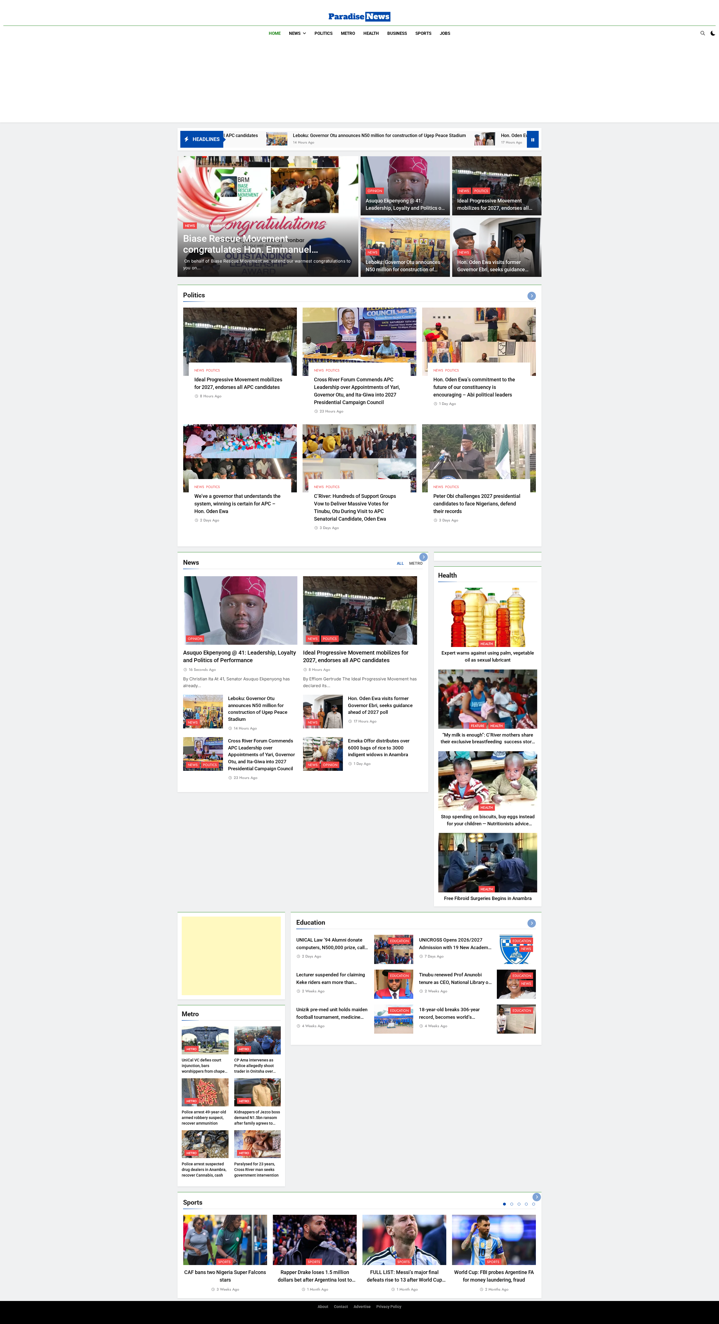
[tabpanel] (225, 1254)
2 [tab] (511, 1204)
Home (275, 33)
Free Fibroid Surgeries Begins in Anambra (488, 898)
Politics (324, 33)
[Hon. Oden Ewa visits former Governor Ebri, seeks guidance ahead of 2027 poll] (353, 138)
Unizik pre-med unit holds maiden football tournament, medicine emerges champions (331, 1017)
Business (397, 33)
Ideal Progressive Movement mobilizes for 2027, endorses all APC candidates (493, 208)
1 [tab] (504, 1204)
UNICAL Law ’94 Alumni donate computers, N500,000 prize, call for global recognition (330, 947)
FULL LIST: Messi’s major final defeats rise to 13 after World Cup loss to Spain (404, 1279)
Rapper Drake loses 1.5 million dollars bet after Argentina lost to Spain (315, 1279)
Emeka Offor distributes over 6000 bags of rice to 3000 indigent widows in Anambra (378, 748)
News (295, 33)
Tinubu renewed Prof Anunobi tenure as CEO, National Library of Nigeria (454, 982)
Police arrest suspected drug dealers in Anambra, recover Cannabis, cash (204, 1169)
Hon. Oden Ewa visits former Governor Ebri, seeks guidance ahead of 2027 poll (449, 135)
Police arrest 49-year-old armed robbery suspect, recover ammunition (204, 1117)
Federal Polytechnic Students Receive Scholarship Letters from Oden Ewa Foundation (253, 249)
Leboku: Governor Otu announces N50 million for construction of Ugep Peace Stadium (248, 135)
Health (371, 33)
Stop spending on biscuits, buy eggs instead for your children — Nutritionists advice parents (488, 823)
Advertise (362, 1306)
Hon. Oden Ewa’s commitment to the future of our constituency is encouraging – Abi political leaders (474, 387)
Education (194, 225)
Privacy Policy (388, 1306)
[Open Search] (702, 33)
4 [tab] (526, 1204)
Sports (423, 33)
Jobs (445, 33)
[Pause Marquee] (533, 139)
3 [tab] (519, 1204)
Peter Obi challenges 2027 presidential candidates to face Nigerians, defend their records (476, 503)
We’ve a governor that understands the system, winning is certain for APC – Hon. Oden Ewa (237, 503)
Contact (341, 1306)
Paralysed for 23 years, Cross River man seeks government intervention (256, 1169)
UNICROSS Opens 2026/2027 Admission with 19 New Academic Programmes (455, 947)
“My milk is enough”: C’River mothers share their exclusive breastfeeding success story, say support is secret (488, 742)
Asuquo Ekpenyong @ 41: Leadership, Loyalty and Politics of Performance (404, 208)
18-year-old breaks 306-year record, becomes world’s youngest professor (449, 1017)
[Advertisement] (359, 83)
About (323, 1306)
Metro (348, 33)
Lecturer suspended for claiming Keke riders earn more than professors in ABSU (330, 982)
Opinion (375, 190)
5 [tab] (533, 1204)
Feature (477, 725)
